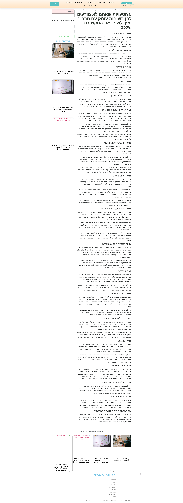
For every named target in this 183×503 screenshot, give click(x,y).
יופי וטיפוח (69, 2)
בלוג (85, 5)
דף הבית (111, 2)
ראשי (130, 10)
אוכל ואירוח (78, 2)
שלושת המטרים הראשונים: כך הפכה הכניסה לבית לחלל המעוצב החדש (61, 467)
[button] (53, 11)
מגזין (105, 2)
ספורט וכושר (92, 5)
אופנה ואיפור (88, 2)
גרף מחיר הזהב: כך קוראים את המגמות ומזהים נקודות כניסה (63, 109)
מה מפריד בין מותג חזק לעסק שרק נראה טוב (63, 72)
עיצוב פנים (98, 2)
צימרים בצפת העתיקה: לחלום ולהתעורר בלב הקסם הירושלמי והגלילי (63, 147)
